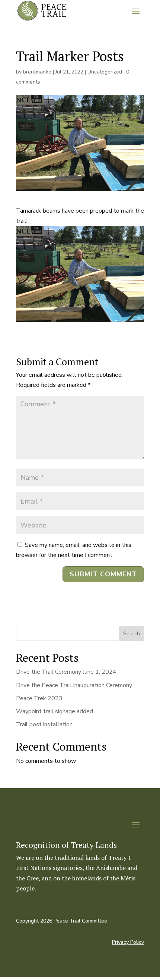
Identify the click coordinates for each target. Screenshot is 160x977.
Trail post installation (44, 724)
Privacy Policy (128, 942)
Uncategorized (104, 71)
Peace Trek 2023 (39, 698)
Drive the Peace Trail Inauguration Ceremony (74, 685)
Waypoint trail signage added (54, 711)
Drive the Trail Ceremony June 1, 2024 (66, 672)
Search (131, 633)
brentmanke (37, 71)
